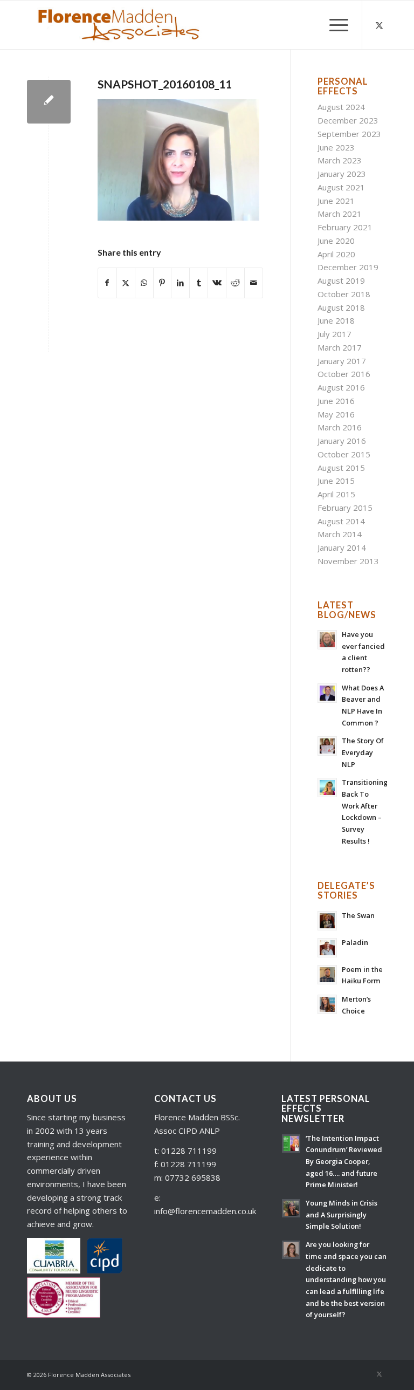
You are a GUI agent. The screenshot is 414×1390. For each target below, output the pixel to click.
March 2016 (340, 427)
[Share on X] (126, 283)
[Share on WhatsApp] (144, 283)
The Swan (358, 915)
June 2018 (336, 320)
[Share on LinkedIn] (180, 283)
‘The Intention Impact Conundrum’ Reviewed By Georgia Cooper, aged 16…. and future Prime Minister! (344, 1161)
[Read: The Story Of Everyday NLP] (327, 746)
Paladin (355, 942)
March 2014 (340, 534)
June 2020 (336, 240)
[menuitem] (333, 25)
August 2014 (341, 521)
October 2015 (344, 454)
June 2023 (336, 147)
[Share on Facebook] (107, 283)
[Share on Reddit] (235, 283)
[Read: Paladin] (327, 947)
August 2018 (341, 307)
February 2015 (345, 507)
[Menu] (333, 25)
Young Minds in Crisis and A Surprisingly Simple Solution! (341, 1214)
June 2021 (336, 200)
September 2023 (349, 133)
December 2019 (348, 267)
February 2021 (345, 227)
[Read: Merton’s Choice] (327, 1004)
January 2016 (342, 440)
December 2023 (348, 120)
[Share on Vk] (217, 283)
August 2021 (341, 187)
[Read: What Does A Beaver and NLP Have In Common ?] (327, 693)
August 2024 (341, 106)
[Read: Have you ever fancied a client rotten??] (327, 639)
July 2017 (334, 333)
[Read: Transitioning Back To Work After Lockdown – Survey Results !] (327, 787)
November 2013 (348, 561)
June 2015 (336, 480)
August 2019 (341, 280)
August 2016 (341, 387)
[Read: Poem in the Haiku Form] (327, 974)
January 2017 (342, 360)
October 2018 (344, 294)
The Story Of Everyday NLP (363, 752)
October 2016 (344, 373)
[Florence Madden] (118, 25)
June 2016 (336, 400)
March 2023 (340, 160)
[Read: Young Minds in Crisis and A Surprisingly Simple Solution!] (291, 1208)
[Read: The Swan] (327, 920)
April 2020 (336, 254)
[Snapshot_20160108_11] (49, 102)
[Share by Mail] (254, 283)
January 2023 (342, 173)
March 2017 (340, 347)
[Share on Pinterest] (162, 283)
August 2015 (341, 467)
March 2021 (340, 213)
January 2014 (342, 547)
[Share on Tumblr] (199, 283)
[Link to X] (379, 25)
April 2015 (336, 494)
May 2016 (336, 414)
